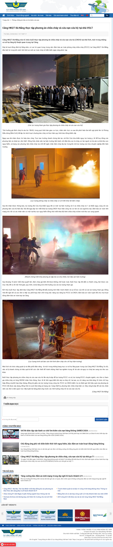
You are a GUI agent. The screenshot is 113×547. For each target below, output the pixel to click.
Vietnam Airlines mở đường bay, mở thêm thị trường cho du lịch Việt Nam (28, 498)
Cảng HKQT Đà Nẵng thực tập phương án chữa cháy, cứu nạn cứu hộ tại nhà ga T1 (57, 456)
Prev (2, 513)
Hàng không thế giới (24, 525)
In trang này (11, 397)
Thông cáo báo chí (39, 525)
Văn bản (48, 15)
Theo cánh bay (10, 525)
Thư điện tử (74, 15)
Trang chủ (5, 20)
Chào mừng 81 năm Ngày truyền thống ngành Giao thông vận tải (27, 494)
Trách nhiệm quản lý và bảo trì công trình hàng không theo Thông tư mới (82, 490)
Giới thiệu (10, 15)
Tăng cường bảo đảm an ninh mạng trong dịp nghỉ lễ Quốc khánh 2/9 (52, 476)
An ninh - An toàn (37, 15)
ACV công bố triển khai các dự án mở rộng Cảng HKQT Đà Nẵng (80, 497)
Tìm (107, 15)
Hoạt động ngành (22, 15)
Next (110, 513)
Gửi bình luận (101, 419)
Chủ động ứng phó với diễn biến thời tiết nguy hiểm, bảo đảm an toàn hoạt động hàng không (62, 443)
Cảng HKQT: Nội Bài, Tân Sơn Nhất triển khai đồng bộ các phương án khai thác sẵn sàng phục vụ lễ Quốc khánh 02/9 (28, 490)
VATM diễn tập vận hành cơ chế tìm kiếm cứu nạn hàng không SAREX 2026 (54, 430)
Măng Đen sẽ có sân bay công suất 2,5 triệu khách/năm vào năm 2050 (83, 494)
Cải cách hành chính (61, 15)
